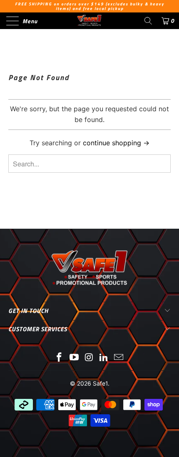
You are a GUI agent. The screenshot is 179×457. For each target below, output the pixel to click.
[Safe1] (89, 20)
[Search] (148, 20)
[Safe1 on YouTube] (74, 358)
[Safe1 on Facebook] (59, 358)
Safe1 (100, 383)
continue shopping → (116, 143)
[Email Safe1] (119, 358)
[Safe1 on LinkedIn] (104, 358)
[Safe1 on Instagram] (89, 358)
